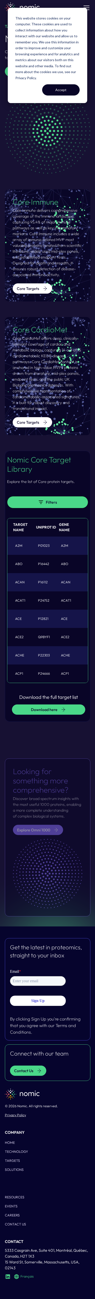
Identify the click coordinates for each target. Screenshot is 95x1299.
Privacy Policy (25, 78)
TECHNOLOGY (16, 1151)
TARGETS (12, 1160)
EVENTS (11, 1206)
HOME (10, 1142)
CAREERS (12, 1215)
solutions (14, 1169)
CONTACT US (15, 1224)
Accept (60, 90)
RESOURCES (14, 1197)
